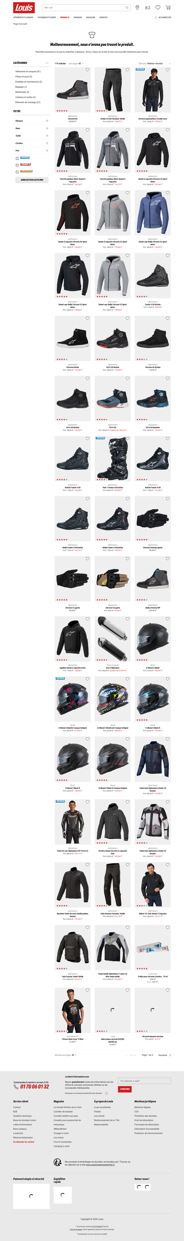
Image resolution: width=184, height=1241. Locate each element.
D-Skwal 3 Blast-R (152, 728)
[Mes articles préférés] (158, 8)
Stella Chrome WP (152, 608)
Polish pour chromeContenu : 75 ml (153, 976)
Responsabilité (101, 1124)
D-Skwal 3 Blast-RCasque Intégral (113, 788)
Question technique (22, 1116)
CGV (136, 1111)
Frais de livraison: (76, 1229)
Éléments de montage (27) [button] (27, 102)
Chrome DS (72, 119)
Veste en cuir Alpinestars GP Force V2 (72, 851)
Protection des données (145, 1116)
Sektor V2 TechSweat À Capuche (152, 914)
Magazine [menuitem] (90, 17)
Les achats (99, 1116)
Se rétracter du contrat (23, 1142)
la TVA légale (97, 1226)
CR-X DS (112, 427)
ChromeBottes (72, 367)
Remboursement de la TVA (106, 1120)
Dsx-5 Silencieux (112, 668)
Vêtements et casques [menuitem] (23, 17)
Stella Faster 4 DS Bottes (72, 548)
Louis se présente (102, 1107)
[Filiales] (137, 8)
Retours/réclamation (23, 1137)
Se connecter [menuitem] (165, 17)
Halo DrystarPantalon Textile (113, 914)
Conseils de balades (63, 1111)
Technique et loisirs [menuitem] (46, 17)
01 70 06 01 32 (34, 1087)
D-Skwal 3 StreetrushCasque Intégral (112, 728)
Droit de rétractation (143, 1120)
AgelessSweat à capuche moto (73, 668)
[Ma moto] (147, 8)
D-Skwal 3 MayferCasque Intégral (73, 728)
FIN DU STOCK (26, 171)
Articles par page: (63, 1055)
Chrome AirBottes (152, 367)
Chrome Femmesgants (152, 548)
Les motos (59, 1137)
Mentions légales (142, 1107)
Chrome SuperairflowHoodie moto (152, 119)
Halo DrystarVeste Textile (72, 976)
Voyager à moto (61, 1133)
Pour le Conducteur (63, 1142)
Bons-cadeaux (20, 1129)
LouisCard (18, 1133)
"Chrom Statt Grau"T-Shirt (72, 1039)
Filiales (97, 1111)
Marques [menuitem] (78, 17)
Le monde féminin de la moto (67, 1107)
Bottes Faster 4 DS (72, 487)
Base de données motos (24, 1120)
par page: (73, 63)
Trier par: (142, 63)
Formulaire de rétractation (146, 1124)
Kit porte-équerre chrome (152, 1036)
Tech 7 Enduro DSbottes (113, 487)
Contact (17, 1107)
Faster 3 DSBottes (153, 304)
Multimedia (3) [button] (22, 92)
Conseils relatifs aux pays (66, 1116)
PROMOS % (25, 164)
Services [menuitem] (103, 17)
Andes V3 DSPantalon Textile (112, 119)
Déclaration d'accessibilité (146, 1129)
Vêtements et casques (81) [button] (28, 71)
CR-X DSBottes (112, 367)
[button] (127, 8)
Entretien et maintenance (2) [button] (28, 81)
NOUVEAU (25, 158)
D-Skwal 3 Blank (152, 668)
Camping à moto (62, 1146)
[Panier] (168, 8)
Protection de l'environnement (148, 1133)
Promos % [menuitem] (64, 17)
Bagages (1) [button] (21, 87)
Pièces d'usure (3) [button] (23, 76)
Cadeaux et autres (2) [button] (25, 97)
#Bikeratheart (60, 1129)
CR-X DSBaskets (153, 427)
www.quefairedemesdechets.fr (100, 1164)
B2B (15, 1111)
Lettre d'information (22, 1124)
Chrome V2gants (72, 608)
